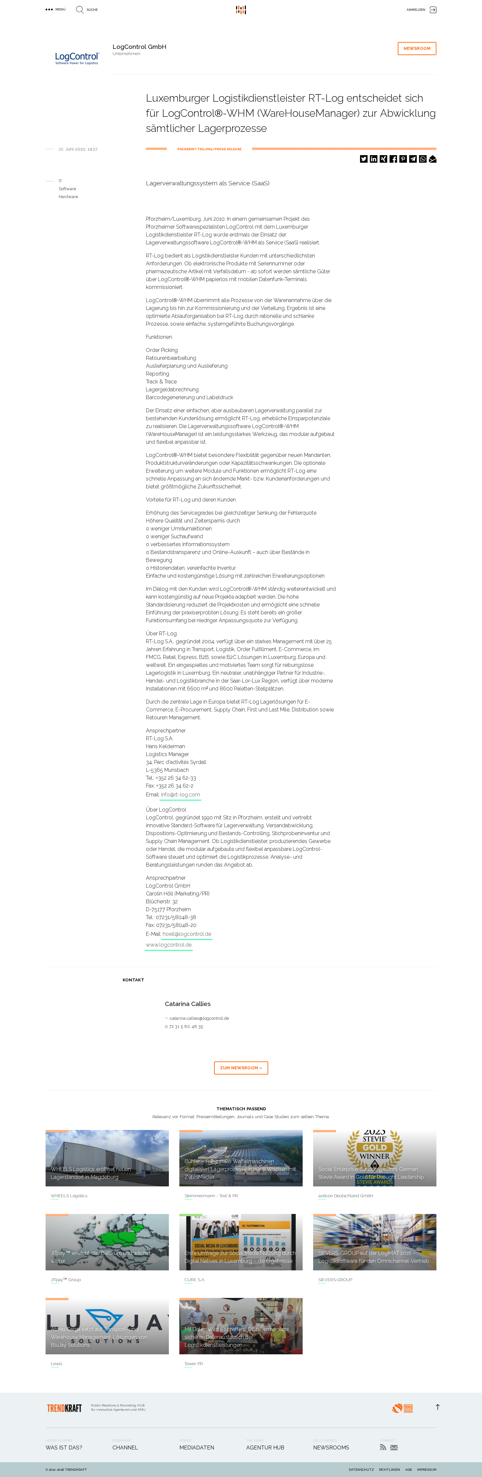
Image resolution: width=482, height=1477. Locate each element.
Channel (125, 1448)
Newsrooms (331, 1448)
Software (67, 188)
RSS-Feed (383, 1447)
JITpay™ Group (66, 1279)
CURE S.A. (195, 1279)
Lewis (56, 1363)
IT (60, 180)
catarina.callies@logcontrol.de (199, 1018)
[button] (364, 159)
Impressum (426, 1469)
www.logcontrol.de (168, 945)
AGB (408, 1469)
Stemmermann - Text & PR (211, 1195)
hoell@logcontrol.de (187, 934)
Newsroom (417, 48)
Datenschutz (361, 1469)
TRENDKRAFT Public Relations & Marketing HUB (241, 9)
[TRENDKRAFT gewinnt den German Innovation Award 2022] (402, 1410)
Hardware (68, 196)
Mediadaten (196, 1448)
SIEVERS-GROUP (335, 1279)
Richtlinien (389, 1469)
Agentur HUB (265, 1448)
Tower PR (194, 1363)
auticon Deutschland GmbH (345, 1195)
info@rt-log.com (180, 794)
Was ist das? (64, 1448)
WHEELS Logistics (69, 1195)
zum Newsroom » (241, 1067)
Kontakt (394, 1447)
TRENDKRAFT (76, 1469)
